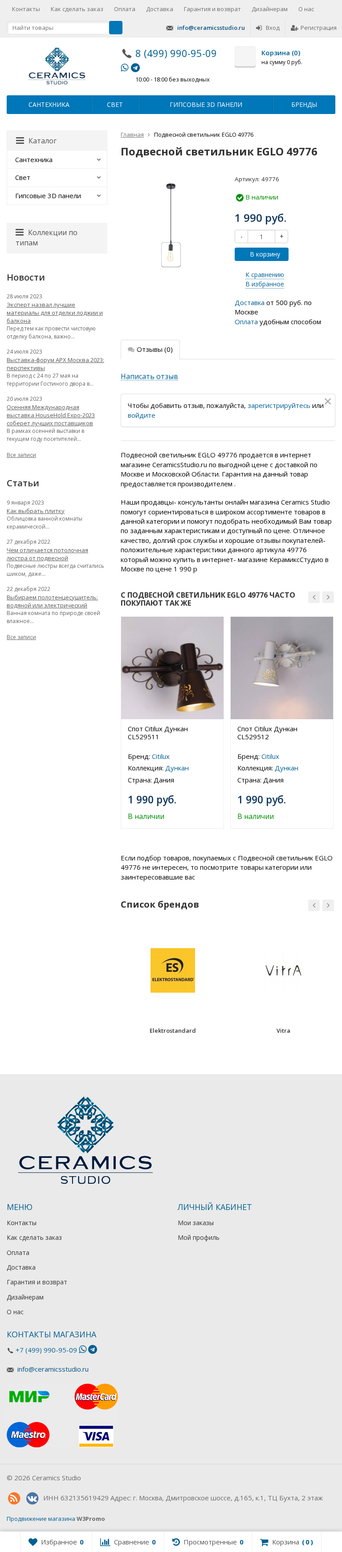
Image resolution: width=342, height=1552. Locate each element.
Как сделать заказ (77, 9)
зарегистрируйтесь (279, 405)
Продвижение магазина (41, 1519)
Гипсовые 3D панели (206, 104)
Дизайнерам (270, 9)
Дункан (177, 767)
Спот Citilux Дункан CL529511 (158, 733)
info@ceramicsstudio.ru (211, 28)
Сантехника (48, 104)
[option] (172, 722)
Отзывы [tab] (155, 349)
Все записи (21, 455)
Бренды (304, 104)
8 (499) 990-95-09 (176, 53)
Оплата (124, 9)
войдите (141, 415)
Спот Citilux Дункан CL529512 (267, 733)
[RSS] (14, 1498)
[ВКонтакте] (32, 1498)
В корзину (265, 254)
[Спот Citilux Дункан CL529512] (282, 668)
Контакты (26, 9)
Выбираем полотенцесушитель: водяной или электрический (52, 601)
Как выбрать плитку (36, 511)
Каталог (42, 141)
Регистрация (319, 28)
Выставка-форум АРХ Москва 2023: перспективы (55, 364)
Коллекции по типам (46, 238)
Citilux (161, 756)
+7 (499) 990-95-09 (46, 1349)
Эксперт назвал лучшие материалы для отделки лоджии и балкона (55, 313)
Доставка (159, 9)
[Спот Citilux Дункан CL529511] (172, 668)
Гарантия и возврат (212, 9)
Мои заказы (196, 1222)
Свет (115, 104)
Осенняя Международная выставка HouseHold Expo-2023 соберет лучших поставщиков (51, 415)
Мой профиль (199, 1237)
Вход (273, 28)
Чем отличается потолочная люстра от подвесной (47, 554)
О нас (306, 9)
